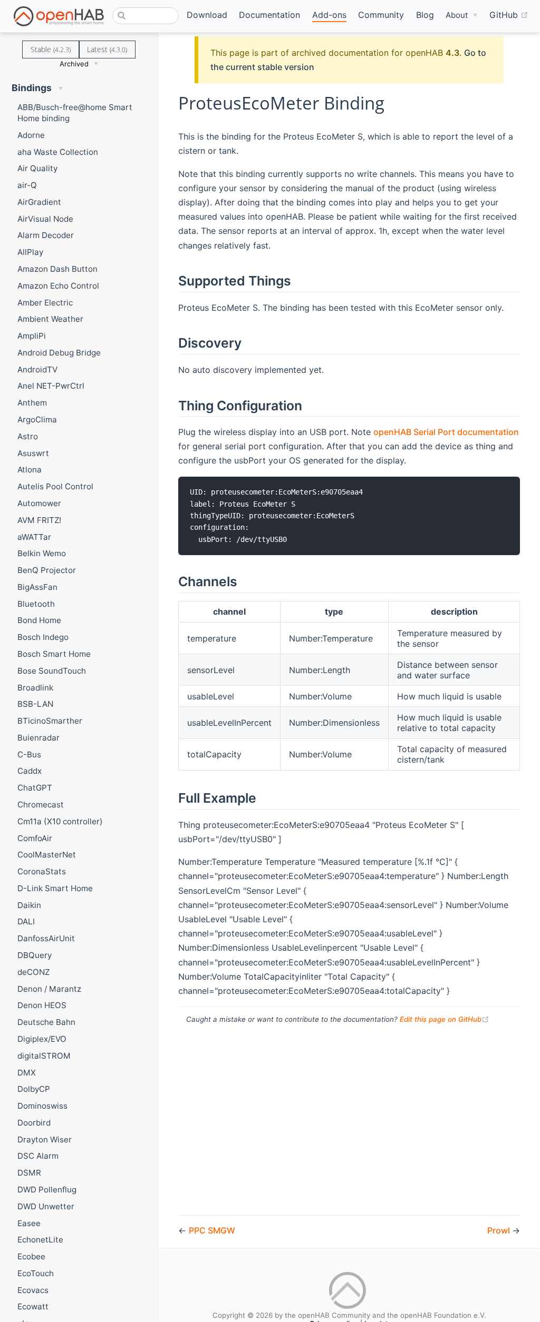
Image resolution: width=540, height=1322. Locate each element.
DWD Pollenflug (46, 1190)
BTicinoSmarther (49, 721)
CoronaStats (41, 871)
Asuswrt (33, 453)
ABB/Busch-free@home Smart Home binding (74, 112)
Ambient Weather (50, 319)
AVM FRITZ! (39, 520)
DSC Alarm (38, 1156)
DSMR (29, 1173)
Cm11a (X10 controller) (60, 821)
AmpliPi (31, 336)
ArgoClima (37, 420)
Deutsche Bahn (46, 1022)
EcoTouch (35, 1273)
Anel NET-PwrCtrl (50, 386)
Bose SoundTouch (51, 671)
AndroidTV (37, 369)
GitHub (508, 14)
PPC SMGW (212, 1230)
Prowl (499, 1230)
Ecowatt (33, 1306)
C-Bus (29, 754)
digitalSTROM (44, 1056)
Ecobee (31, 1256)
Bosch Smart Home (54, 654)
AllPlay (30, 252)
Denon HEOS (41, 1005)
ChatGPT (34, 788)
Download (207, 14)
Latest (107, 49)
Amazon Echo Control (58, 286)
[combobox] (145, 15)
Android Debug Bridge (59, 353)
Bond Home (39, 620)
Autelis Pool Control (55, 486)
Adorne (31, 135)
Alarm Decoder (45, 235)
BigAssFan (37, 587)
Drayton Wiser (44, 1139)
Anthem (32, 403)
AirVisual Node (45, 219)
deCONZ (33, 972)
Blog (425, 14)
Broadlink (35, 688)
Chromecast (40, 805)
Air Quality (37, 168)
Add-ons (329, 14)
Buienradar (38, 738)
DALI (26, 921)
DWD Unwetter (45, 1206)
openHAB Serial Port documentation (446, 432)
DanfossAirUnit (46, 938)
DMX (26, 1073)
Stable (51, 49)
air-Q (27, 185)
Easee (29, 1223)
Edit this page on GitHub (444, 1019)
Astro (27, 436)
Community (381, 14)
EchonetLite (40, 1240)
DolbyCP (33, 1089)
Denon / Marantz (49, 989)
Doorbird (34, 1123)
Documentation (269, 14)
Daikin (29, 905)
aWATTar (34, 537)
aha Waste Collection (57, 152)
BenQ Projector (46, 570)
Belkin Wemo (41, 553)
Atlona (29, 470)
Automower (39, 503)
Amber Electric (45, 303)
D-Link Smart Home (55, 888)
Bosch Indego (43, 637)
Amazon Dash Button (57, 269)
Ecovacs (33, 1290)
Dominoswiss (42, 1106)
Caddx (29, 771)
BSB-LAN (35, 704)
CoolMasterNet (46, 855)
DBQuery (34, 955)
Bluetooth (36, 604)
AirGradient (39, 202)
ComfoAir (34, 838)
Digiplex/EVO (41, 1039)
